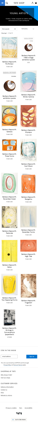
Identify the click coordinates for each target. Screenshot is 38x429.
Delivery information (7, 387)
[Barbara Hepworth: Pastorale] (9, 217)
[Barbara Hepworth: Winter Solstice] (28, 81)
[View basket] (36, 3)
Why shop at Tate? (6, 375)
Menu (3, 3)
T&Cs (20, 408)
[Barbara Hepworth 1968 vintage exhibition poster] (28, 45)
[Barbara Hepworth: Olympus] (28, 116)
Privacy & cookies (11, 408)
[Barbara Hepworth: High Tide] (28, 246)
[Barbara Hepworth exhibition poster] (9, 82)
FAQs (2, 393)
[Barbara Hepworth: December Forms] (28, 217)
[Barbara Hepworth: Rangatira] (28, 184)
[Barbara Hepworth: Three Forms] (9, 145)
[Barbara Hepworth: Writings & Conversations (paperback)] (9, 317)
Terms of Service (18, 365)
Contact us (4, 390)
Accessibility (28, 408)
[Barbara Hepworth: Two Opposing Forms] (9, 285)
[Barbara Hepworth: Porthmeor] (9, 48)
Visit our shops (5, 378)
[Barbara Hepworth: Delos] (9, 251)
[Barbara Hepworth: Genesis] (9, 116)
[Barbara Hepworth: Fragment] (28, 286)
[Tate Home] (19, 413)
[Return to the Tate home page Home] (19, 3)
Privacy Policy (7, 365)
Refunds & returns (6, 395)
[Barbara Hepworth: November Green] (9, 184)
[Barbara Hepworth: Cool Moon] (28, 150)
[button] (7, 3)
